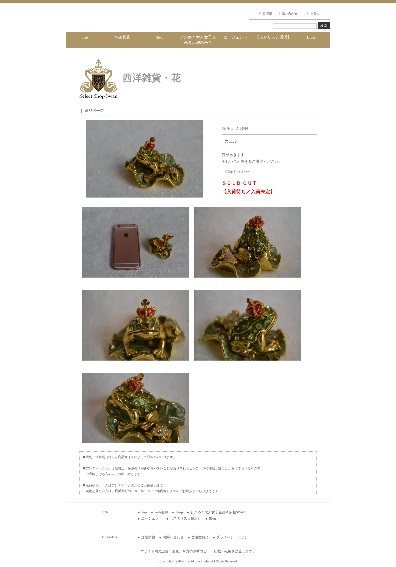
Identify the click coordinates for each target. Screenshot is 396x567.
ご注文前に (312, 14)
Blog (311, 37)
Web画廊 (122, 37)
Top (85, 37)
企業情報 (265, 14)
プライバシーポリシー (233, 537)
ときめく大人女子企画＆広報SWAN (198, 40)
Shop (160, 37)
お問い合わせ (288, 14)
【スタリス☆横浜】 (273, 37)
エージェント (235, 37)
